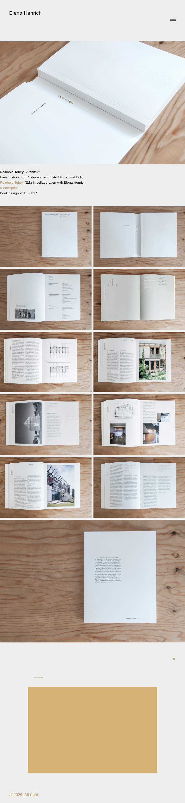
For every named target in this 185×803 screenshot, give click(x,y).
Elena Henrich (25, 13)
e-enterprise (9, 188)
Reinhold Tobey (12, 182)
